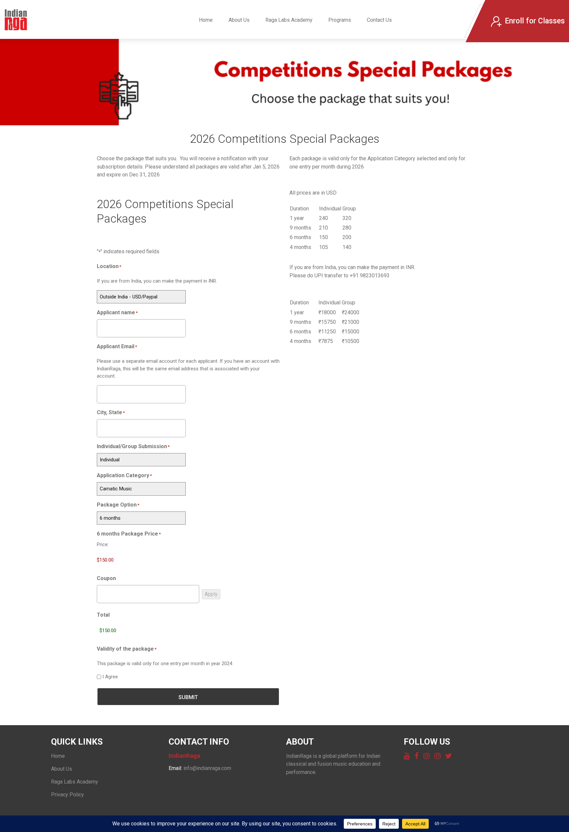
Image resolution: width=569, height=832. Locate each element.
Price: (103, 544)
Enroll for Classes (535, 20)
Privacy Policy (67, 794)
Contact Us (379, 20)
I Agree (110, 677)
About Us (239, 20)
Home (206, 20)
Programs (339, 20)
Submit (188, 697)
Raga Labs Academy (288, 20)
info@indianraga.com (207, 768)
